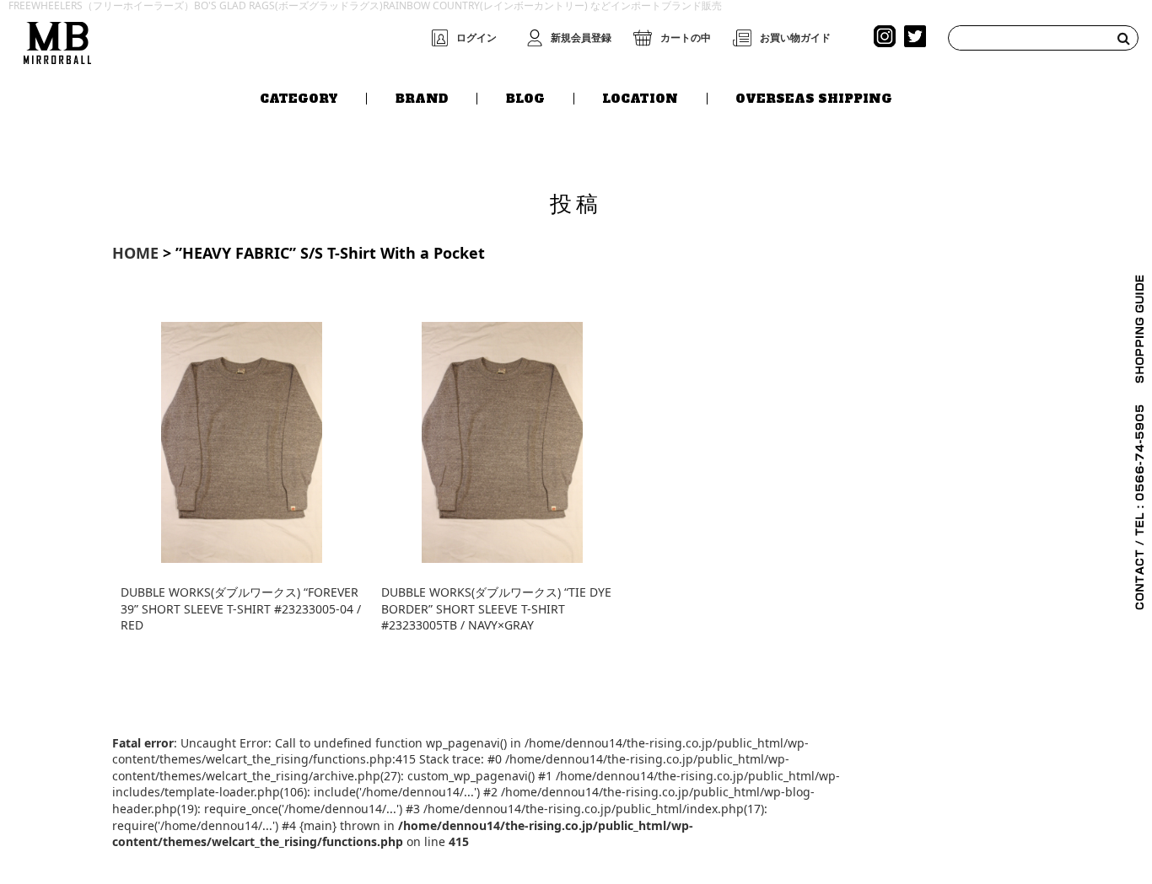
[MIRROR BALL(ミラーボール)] (57, 39)
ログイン (476, 38)
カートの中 (685, 38)
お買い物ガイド (795, 38)
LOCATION (640, 98)
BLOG (525, 98)
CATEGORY (299, 98)
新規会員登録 (581, 38)
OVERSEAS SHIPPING (813, 98)
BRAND (422, 98)
